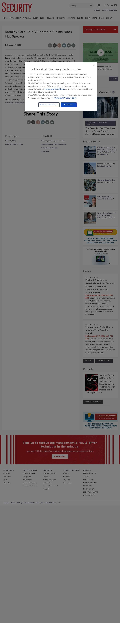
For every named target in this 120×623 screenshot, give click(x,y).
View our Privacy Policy (65, 98)
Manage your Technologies (49, 105)
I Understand (68, 105)
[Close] (93, 65)
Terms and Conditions (54, 89)
